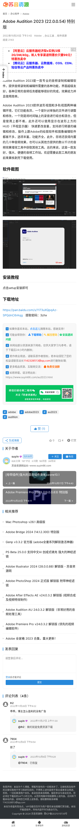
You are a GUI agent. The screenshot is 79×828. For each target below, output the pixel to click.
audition (13, 416)
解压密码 (51, 334)
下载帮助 (36, 334)
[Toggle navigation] (73, 4)
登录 (8, 677)
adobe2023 (32, 412)
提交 (39, 682)
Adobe (38, 35)
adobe (12, 412)
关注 (56, 456)
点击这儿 (35, 328)
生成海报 (13, 440)
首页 (5, 13)
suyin (22, 456)
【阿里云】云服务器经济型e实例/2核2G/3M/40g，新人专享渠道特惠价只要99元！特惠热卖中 (42, 55)
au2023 (52, 412)
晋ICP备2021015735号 (55, 813)
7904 (13, 738)
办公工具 (49, 35)
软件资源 (62, 35)
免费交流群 (53, 366)
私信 (71, 456)
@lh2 (21, 726)
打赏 (71, 440)
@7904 (22, 762)
